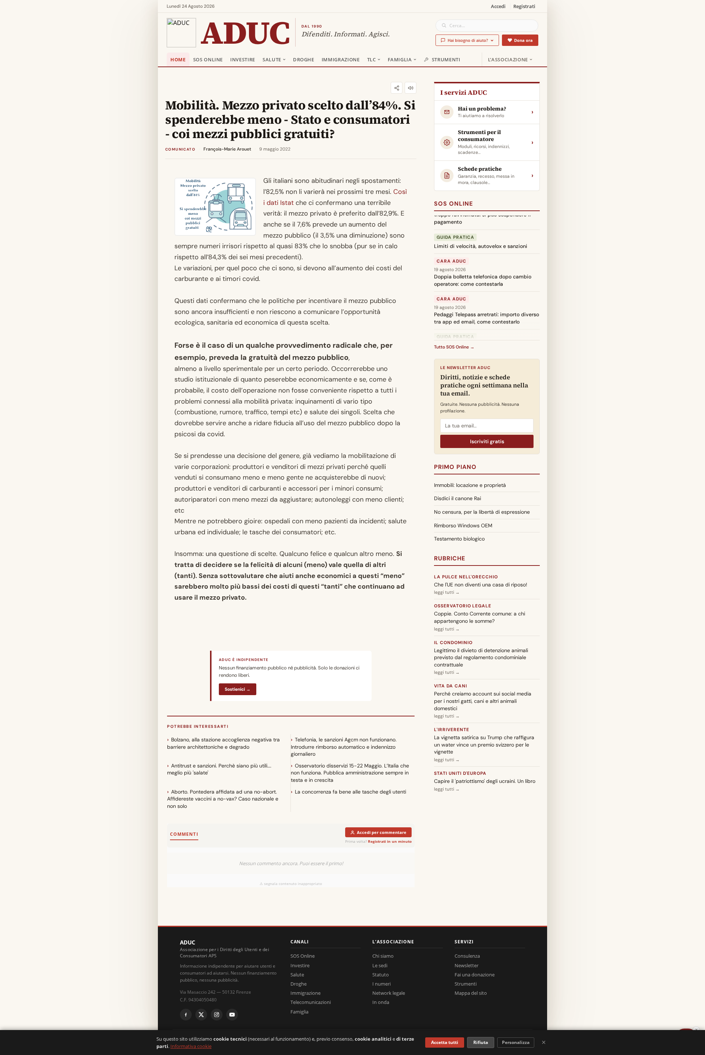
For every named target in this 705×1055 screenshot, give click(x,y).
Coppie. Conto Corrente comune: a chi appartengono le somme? (479, 617)
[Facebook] (186, 1014)
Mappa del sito (471, 993)
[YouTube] (232, 1014)
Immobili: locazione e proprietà (470, 485)
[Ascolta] (410, 88)
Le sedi (379, 965)
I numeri (381, 983)
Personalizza (515, 1042)
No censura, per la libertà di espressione (482, 512)
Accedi (498, 6)
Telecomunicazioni (310, 1002)
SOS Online (208, 59)
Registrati (524, 6)
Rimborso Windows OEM (463, 525)
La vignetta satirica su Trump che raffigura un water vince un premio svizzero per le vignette (484, 744)
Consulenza (467, 956)
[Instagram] (217, 1014)
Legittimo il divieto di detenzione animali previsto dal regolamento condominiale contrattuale (481, 657)
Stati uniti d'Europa (460, 773)
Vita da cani (450, 686)
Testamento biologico (459, 538)
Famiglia (400, 59)
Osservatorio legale (462, 606)
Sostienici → (237, 689)
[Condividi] (396, 88)
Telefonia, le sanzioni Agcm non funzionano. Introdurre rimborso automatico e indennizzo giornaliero (344, 746)
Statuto (380, 974)
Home (178, 59)
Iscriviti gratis (487, 441)
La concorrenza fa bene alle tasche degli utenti (350, 791)
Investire (242, 59)
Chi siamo (383, 956)
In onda (380, 1002)
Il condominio (453, 643)
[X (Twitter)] (201, 1014)
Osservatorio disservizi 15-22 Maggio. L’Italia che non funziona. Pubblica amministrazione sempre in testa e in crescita (350, 772)
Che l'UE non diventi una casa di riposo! (480, 584)
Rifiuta (480, 1042)
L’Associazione (508, 59)
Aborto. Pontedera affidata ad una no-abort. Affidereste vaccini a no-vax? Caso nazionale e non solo (222, 798)
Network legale (388, 993)
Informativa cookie (191, 1046)
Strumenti (446, 59)
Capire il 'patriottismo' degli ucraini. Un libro (484, 781)
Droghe (303, 59)
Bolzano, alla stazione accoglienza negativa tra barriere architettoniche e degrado (223, 743)
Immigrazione (341, 59)
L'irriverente (451, 730)
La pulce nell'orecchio (466, 577)
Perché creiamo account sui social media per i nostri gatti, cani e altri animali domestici (482, 700)
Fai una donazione (475, 974)
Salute (272, 59)
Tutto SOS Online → (454, 347)
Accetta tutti (444, 1042)
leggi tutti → (447, 592)
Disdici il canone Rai (457, 498)
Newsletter (466, 965)
